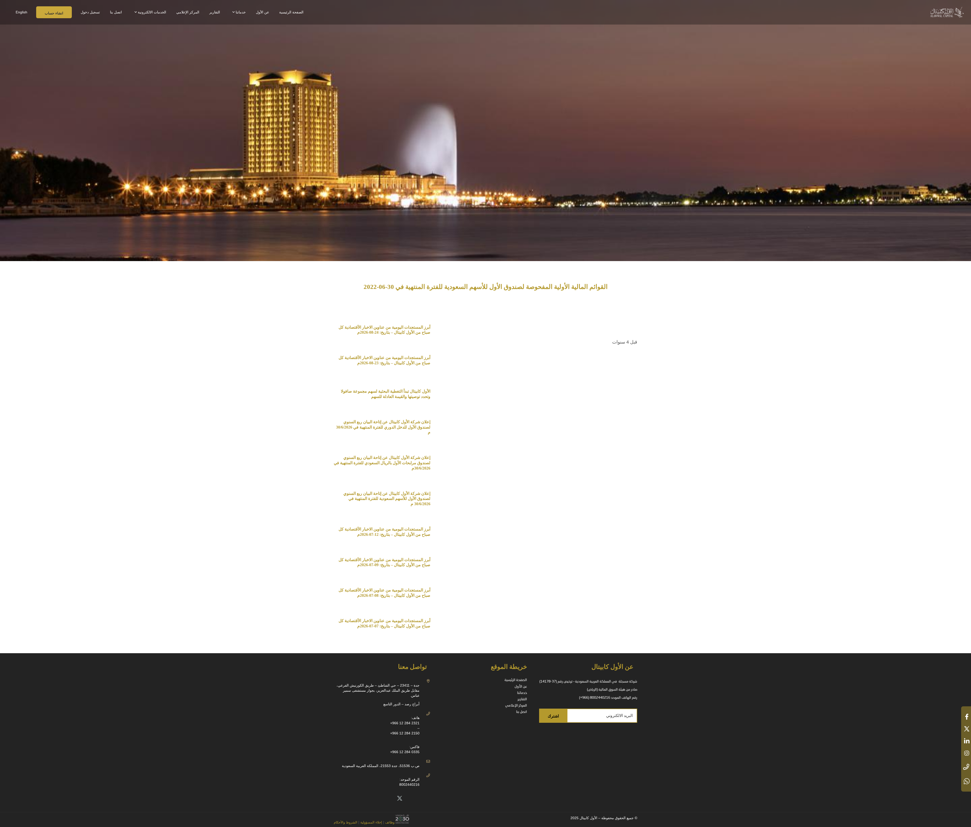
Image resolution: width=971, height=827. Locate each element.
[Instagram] (365, 798)
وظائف (389, 822)
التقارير (522, 699)
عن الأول (521, 686)
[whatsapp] (966, 781)
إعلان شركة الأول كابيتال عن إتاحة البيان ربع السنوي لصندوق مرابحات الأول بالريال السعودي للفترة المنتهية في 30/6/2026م (382, 462)
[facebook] (966, 716)
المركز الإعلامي (516, 705)
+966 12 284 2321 (405, 723)
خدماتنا (522, 693)
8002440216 (409, 784)
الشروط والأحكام (345, 822)
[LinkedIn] (388, 798)
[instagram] (966, 753)
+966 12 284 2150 (405, 733)
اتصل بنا (521, 712)
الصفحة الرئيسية (515, 680)
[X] (399, 798)
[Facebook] (377, 798)
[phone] (966, 767)
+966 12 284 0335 (405, 752)
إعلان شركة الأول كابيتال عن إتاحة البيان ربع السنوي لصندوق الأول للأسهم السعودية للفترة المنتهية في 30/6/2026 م (386, 498)
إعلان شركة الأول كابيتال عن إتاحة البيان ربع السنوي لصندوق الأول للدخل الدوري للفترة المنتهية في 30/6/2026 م (382, 427)
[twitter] (966, 728)
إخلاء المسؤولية (370, 822)
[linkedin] (966, 741)
